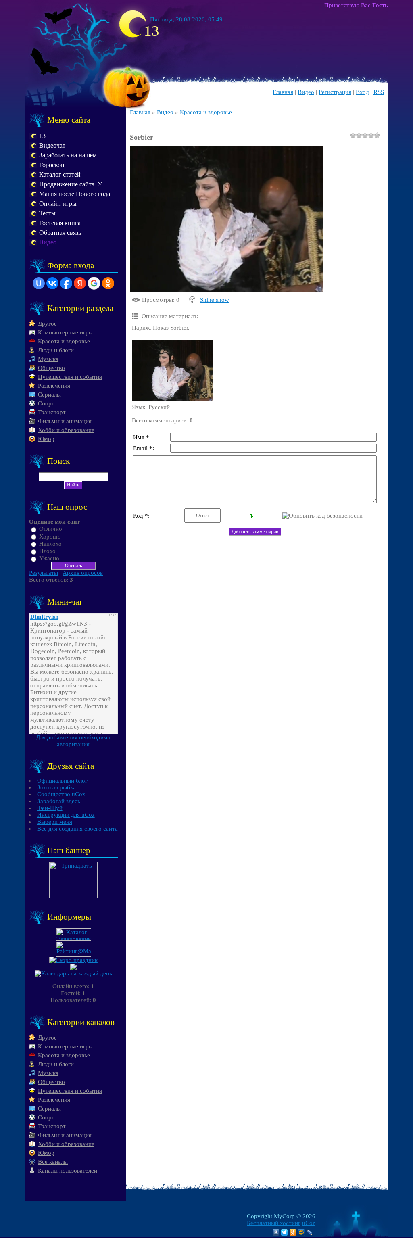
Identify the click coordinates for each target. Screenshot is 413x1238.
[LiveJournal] (310, 1232)
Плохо (47, 551)
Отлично (50, 529)
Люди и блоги (56, 350)
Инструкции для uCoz (66, 815)
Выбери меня (54, 821)
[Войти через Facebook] (66, 283)
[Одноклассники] (293, 1232)
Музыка (48, 359)
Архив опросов (83, 573)
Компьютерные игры (65, 332)
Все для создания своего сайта (77, 828)
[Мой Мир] (301, 1232)
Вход (362, 92)
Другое (47, 323)
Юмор (46, 439)
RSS (378, 92)
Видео (306, 92)
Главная (283, 92)
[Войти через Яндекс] (80, 283)
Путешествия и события (70, 377)
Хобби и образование (66, 430)
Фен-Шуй (50, 808)
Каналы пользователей (67, 1170)
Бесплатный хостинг (273, 1223)
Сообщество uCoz (61, 794)
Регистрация (335, 92)
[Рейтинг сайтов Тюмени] (73, 968)
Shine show (214, 299)
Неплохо (50, 544)
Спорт (46, 403)
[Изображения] (172, 370)
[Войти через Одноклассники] (108, 283)
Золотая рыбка (56, 787)
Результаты (43, 573)
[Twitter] (284, 1232)
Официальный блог (62, 780)
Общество (51, 368)
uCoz (308, 1223)
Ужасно (49, 558)
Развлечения (54, 385)
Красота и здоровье (64, 341)
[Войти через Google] (94, 283)
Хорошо (50, 536)
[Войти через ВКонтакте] (52, 283)
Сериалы (49, 394)
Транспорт (52, 412)
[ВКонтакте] (276, 1232)
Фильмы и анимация (65, 421)
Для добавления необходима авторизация (73, 740)
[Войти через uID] (39, 283)
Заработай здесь (58, 801)
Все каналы (53, 1162)
